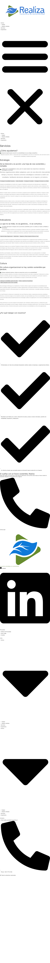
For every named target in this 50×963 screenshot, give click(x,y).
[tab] (7, 181)
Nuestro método (5, 26)
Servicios (3, 28)
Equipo (3, 24)
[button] (25, 81)
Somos (2, 22)
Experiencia (3, 29)
